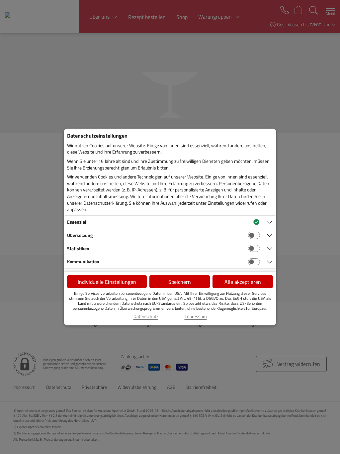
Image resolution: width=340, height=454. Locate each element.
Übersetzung (80, 235)
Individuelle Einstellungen (107, 282)
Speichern (179, 282)
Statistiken (78, 248)
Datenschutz (145, 316)
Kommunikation (83, 261)
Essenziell (77, 221)
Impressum (196, 316)
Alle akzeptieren (242, 282)
